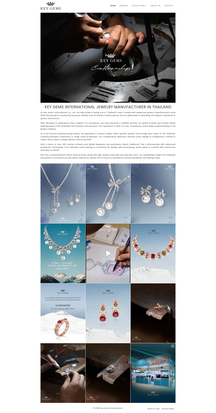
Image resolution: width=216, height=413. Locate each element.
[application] (146, 5)
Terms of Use (153, 408)
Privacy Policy (168, 408)
